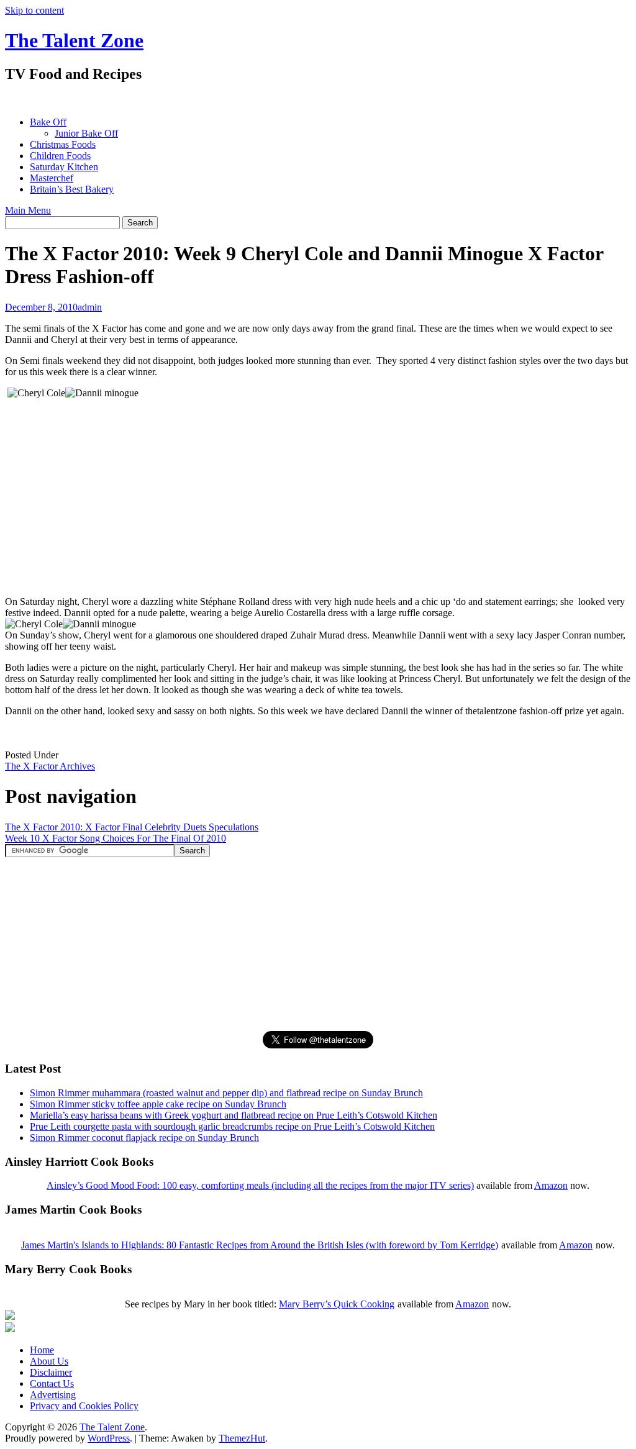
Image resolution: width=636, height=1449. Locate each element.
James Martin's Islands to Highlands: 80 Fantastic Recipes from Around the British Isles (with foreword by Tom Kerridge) (259, 1245)
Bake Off (48, 122)
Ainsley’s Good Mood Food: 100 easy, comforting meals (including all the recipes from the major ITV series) (260, 1185)
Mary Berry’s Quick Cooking (336, 1304)
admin (90, 307)
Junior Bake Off (86, 133)
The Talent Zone (74, 40)
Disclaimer (51, 1372)
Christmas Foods (63, 144)
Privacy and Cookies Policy (84, 1406)
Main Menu (28, 210)
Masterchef (51, 178)
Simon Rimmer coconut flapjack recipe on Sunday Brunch (144, 1137)
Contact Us (52, 1383)
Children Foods (60, 155)
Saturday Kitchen (64, 166)
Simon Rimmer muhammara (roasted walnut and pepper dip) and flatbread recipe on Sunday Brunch (226, 1093)
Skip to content (34, 10)
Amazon (551, 1185)
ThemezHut (242, 1438)
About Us (49, 1361)
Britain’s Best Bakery (72, 189)
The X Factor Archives (50, 766)
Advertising (53, 1394)
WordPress (109, 1438)
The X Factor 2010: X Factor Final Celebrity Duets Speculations (131, 827)
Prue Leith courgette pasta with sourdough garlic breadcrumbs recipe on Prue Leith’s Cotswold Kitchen (232, 1126)
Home (42, 1350)
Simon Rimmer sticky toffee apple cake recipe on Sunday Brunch (158, 1104)
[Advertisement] (231, 99)
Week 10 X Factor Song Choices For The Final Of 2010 (115, 838)
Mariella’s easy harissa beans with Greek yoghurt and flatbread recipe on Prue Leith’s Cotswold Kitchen (233, 1115)
